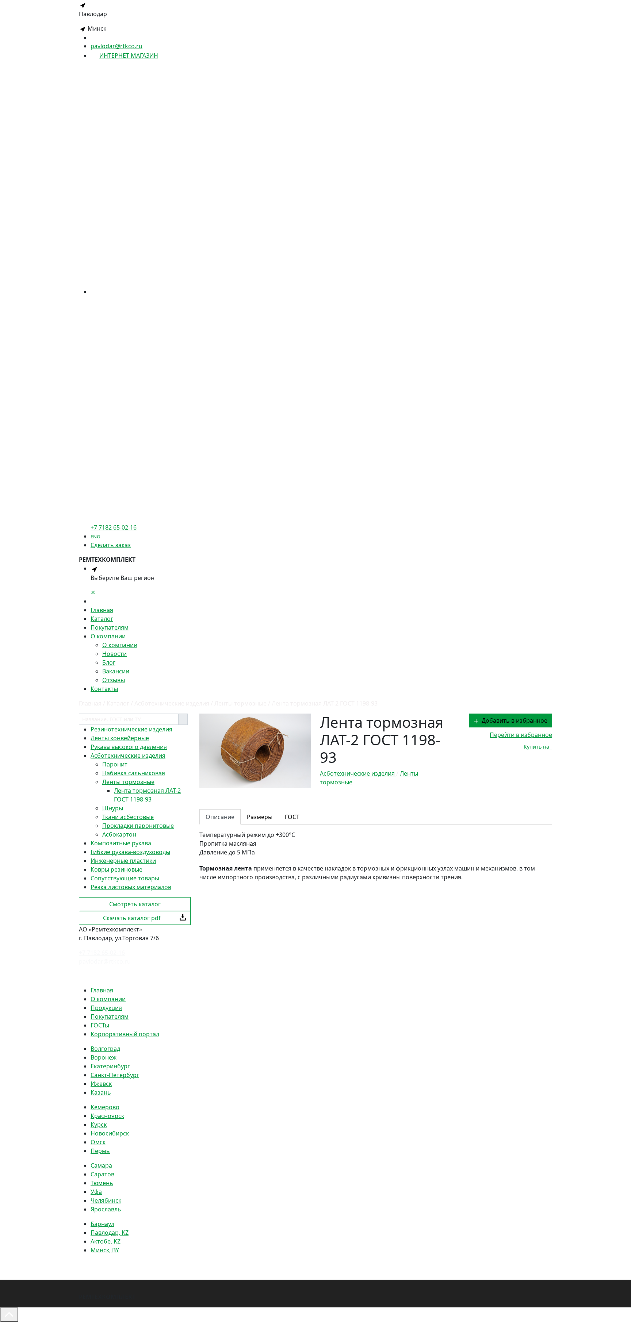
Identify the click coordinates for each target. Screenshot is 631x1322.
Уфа (96, 1192)
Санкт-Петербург (115, 1075)
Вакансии (115, 671)
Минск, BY (105, 1250)
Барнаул (102, 1224)
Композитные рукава (121, 843)
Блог (108, 662)
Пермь (100, 1151)
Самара (101, 1165)
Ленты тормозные (128, 782)
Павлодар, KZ (110, 1233)
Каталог (102, 619)
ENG (95, 536)
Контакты (104, 689)
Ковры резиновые (116, 869)
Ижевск (101, 1084)
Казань (101, 1092)
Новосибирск (110, 1133)
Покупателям (110, 627)
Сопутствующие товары (125, 878)
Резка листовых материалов (131, 887)
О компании (108, 636)
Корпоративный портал (125, 1034)
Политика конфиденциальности (125, 976)
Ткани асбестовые (128, 817)
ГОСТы (100, 1025)
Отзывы (113, 680)
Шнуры (112, 808)
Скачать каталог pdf (132, 918)
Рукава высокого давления (129, 747)
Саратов (102, 1174)
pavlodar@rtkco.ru (116, 46)
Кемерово (105, 1107)
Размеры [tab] (259, 817)
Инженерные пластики (123, 861)
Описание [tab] (220, 817)
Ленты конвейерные (120, 738)
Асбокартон (119, 834)
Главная (102, 610)
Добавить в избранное (514, 720)
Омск (98, 1142)
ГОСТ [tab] (292, 817)
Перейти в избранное (521, 735)
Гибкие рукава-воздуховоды (130, 852)
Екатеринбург (110, 1066)
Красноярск (107, 1116)
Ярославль (106, 1209)
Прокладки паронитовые (138, 826)
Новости (114, 654)
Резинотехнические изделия (131, 729)
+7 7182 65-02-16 (102, 953)
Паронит (114, 764)
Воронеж (103, 1057)
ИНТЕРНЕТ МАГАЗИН (128, 55)
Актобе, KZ (106, 1241)
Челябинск (106, 1200)
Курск (99, 1125)
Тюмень (102, 1183)
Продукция (106, 1008)
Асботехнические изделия (128, 756)
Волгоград (105, 1049)
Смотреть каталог (135, 904)
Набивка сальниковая (133, 773)
